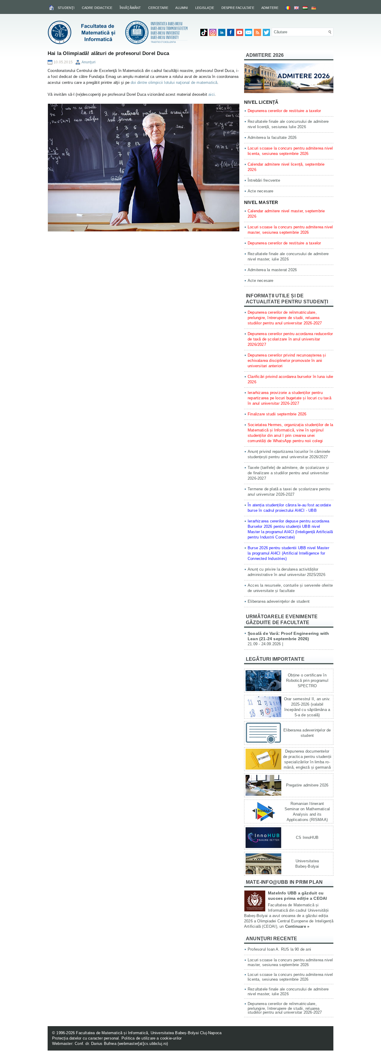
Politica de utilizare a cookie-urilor (151, 1038)
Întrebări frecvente (264, 180)
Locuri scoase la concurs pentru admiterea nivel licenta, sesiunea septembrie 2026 (290, 977)
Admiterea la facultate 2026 (272, 137)
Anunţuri (89, 62)
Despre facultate (237, 8)
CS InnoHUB (307, 837)
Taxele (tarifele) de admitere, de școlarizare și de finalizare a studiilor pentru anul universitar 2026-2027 (288, 473)
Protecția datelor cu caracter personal (85, 1038)
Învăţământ (130, 8)
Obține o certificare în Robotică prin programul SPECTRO (307, 680)
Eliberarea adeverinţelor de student (279, 601)
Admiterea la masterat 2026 (272, 270)
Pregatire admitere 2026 (307, 785)
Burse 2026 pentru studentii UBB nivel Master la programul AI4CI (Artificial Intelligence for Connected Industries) (288, 553)
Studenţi (66, 8)
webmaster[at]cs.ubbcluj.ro (143, 1043)
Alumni (181, 8)
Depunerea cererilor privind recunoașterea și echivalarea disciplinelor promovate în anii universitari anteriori (287, 360)
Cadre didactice (97, 8)
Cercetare (158, 8)
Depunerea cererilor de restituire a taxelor (284, 111)
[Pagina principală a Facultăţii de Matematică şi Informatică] (52, 7)
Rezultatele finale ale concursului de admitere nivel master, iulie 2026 (288, 991)
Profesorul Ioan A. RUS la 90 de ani (279, 949)
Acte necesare (261, 191)
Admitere (270, 8)
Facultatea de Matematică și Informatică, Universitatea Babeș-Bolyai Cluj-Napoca (148, 1033)
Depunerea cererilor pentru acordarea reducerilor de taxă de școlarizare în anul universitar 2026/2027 (290, 339)
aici (211, 94)
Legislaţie (204, 8)
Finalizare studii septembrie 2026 (277, 414)
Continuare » (297, 926)
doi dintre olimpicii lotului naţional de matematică (174, 82)
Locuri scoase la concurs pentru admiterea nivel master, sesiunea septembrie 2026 (290, 962)
